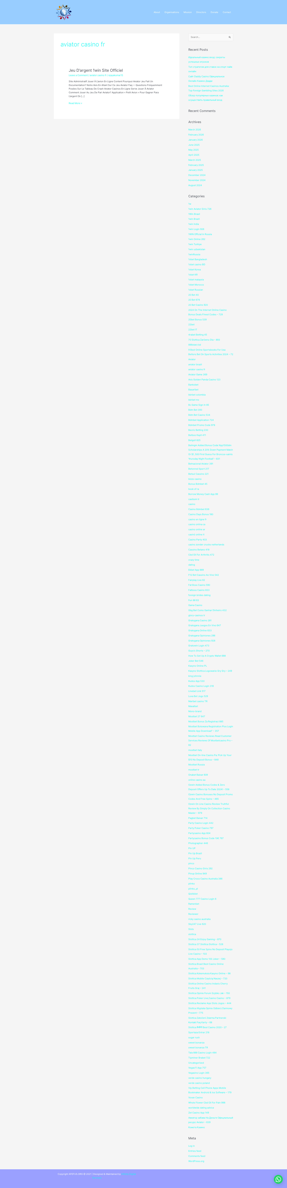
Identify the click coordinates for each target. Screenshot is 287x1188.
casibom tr (193, 499)
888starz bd (194, 344)
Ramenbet (193, 903)
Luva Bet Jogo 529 (198, 696)
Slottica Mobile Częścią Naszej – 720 (207, 978)
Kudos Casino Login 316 (201, 686)
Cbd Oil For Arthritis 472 (201, 554)
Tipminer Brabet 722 (199, 1057)
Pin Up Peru (194, 858)
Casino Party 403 (197, 539)
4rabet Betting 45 (197, 334)
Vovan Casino (195, 1097)
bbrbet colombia (197, 394)
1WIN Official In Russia (200, 234)
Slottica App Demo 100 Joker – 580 (206, 958)
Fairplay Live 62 (196, 580)
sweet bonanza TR (198, 1047)
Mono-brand (194, 711)
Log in (191, 1145)
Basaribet (193, 389)
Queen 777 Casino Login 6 (202, 898)
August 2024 (195, 185)
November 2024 (197, 180)
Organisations (171, 12)
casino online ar (196, 529)
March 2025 (194, 160)
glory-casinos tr (196, 615)
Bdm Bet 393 (195, 409)
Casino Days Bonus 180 (200, 514)
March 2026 (194, 129)
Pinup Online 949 (197, 873)
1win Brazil (194, 219)
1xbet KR (193, 274)
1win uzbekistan (196, 249)
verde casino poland (199, 1083)
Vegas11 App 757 (197, 1067)
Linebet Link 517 (197, 691)
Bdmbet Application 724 (201, 420)
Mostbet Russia (196, 764)
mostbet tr (193, 769)
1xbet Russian (195, 289)
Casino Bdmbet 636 (198, 509)
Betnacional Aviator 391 (200, 463)
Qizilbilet (193, 893)
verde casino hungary (199, 1077)
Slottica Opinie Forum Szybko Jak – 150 (209, 993)
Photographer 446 (198, 843)
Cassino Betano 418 (198, 549)
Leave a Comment (78, 75)
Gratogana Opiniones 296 (201, 635)
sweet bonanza (196, 1042)
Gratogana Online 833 (200, 630)
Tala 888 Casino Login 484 (202, 1052)
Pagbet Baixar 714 (197, 818)
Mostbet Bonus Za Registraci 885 (205, 721)
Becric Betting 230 (198, 430)
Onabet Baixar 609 (198, 774)
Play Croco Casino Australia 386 (205, 878)
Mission (188, 12)
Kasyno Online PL (197, 665)
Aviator (192, 359)
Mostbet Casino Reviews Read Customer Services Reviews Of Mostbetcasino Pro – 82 (210, 740)
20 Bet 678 (194, 299)
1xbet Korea (194, 269)
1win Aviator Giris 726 (199, 208)
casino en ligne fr (197, 519)
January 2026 (195, 139)
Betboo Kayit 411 (197, 435)
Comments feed (196, 1156)
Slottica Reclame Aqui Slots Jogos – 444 (209, 1003)
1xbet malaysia (196, 279)
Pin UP (192, 848)
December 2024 (197, 175)
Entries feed (194, 1151)
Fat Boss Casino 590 (199, 585)
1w (189, 203)
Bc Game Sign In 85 (198, 404)
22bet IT (192, 329)
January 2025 (195, 170)
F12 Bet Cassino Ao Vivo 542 (203, 574)
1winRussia (194, 254)
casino (191, 504)
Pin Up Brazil (195, 853)
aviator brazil (195, 364)
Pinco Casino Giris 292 (200, 868)
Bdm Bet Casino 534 (199, 414)
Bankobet (193, 384)
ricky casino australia (199, 919)
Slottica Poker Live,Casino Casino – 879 (209, 998)
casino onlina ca (196, 524)
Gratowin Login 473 (198, 645)
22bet (191, 324)
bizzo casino (194, 479)
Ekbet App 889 (196, 569)
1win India (193, 224)
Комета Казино (196, 1127)
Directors (201, 12)
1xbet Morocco (196, 284)
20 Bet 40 (193, 294)
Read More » (75, 103)
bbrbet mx (193, 399)
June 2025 (194, 144)
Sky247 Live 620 (197, 924)
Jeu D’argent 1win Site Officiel (96, 70)
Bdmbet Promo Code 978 (201, 425)
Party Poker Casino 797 (200, 828)
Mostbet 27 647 (196, 716)
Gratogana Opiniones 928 (201, 640)
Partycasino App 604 (199, 833)
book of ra (193, 489)
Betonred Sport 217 (198, 468)
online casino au (197, 779)
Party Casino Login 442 (200, 823)
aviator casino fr (98, 75)
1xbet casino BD (196, 264)
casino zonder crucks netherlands (206, 544)
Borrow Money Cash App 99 (203, 494)
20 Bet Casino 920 (198, 304)
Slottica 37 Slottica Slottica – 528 (205, 944)
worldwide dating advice (201, 1107)
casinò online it (196, 534)
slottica (192, 934)
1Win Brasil (194, 214)
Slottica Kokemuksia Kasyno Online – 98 (209, 973)
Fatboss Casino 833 (199, 590)
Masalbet (193, 706)
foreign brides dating (199, 595)
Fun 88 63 (193, 600)
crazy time (193, 559)
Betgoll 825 (194, 440)
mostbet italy (195, 750)
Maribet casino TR (197, 701)
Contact (227, 12)
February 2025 (196, 165)
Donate (214, 12)
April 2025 (193, 154)
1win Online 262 (196, 239)
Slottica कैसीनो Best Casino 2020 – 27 (207, 1027)
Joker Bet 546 (195, 660)
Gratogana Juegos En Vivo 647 (204, 625)
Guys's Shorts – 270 (199, 650)
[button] (278, 1179)
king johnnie (194, 676)
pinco (191, 863)
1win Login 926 (196, 229)
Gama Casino (195, 605)
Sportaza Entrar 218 (198, 1032)
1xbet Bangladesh (197, 259)
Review (192, 908)
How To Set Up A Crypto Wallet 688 (207, 655)
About (157, 12)
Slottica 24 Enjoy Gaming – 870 (204, 939)
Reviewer (193, 914)
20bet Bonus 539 (197, 319)
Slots (191, 929)
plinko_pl (193, 888)
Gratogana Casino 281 (200, 620)
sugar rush (194, 1037)
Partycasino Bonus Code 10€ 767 (206, 838)
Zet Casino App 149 (198, 1112)
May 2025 (193, 149)
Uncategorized (196, 1062)
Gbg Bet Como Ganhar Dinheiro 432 (207, 610)
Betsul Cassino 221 (198, 473)
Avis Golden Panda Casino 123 (204, 379)
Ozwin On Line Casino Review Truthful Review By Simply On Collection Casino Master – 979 (209, 808)
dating (191, 564)
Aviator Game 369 (197, 374)
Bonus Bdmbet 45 (197, 483)
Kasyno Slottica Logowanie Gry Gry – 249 (210, 670)
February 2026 (196, 134)
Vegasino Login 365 (198, 1072)
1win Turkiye (195, 244)
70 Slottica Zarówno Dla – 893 (204, 339)
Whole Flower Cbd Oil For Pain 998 (206, 1102)
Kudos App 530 (196, 681)
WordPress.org (196, 1161)
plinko (191, 883)
